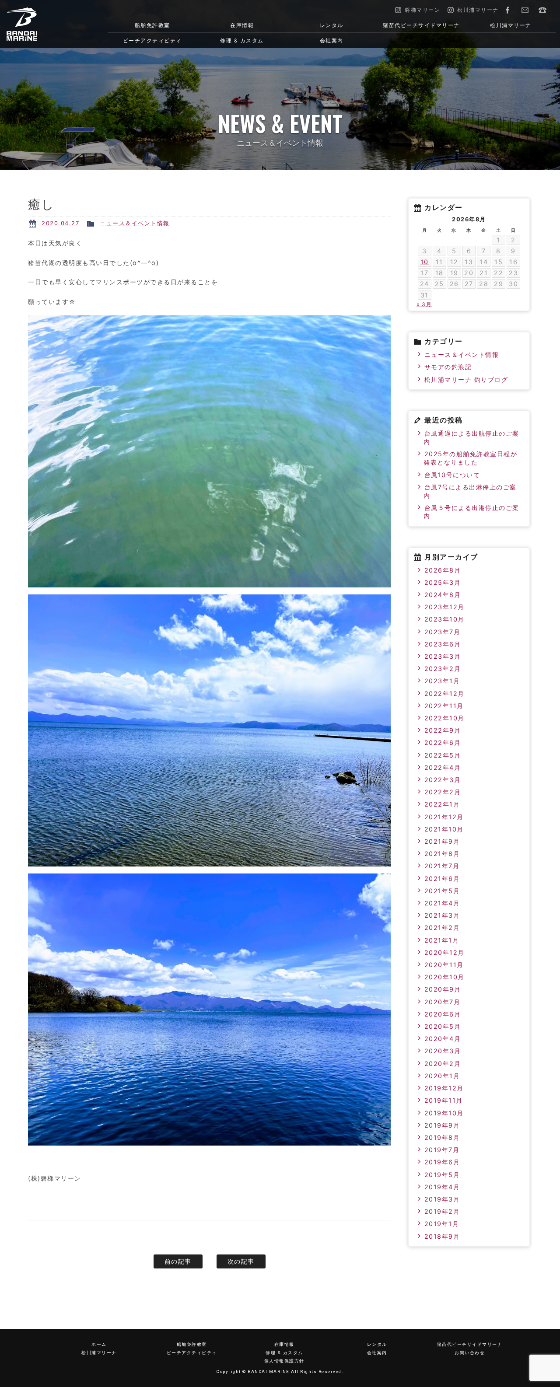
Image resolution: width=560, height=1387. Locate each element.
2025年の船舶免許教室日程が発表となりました (470, 458)
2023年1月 (442, 681)
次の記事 (241, 1261)
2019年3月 (442, 1199)
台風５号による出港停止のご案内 (471, 512)
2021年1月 (441, 940)
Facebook (507, 10)
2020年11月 (444, 964)
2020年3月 (442, 1051)
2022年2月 (442, 792)
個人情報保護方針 (284, 1361)
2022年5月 (442, 755)
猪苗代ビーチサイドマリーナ (421, 25)
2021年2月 (442, 927)
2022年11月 (444, 705)
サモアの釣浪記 (448, 366)
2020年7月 (442, 1002)
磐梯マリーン (46, 24)
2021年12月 (444, 817)
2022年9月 (442, 730)
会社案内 (331, 40)
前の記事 (178, 1261)
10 (424, 262)
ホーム (99, 1344)
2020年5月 (442, 1026)
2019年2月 (442, 1211)
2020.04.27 (59, 223)
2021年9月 (442, 841)
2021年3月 (442, 915)
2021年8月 (442, 853)
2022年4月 (442, 767)
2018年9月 (442, 1236)
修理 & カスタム (242, 40)
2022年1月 (442, 804)
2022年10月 (444, 718)
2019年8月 (442, 1137)
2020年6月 (442, 1014)
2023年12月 (444, 607)
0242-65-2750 (542, 10)
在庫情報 (242, 25)
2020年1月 (442, 1076)
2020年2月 (442, 1063)
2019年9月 (442, 1125)
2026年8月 (442, 570)
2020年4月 (442, 1038)
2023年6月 (442, 644)
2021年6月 (442, 878)
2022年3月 (442, 779)
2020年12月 (444, 952)
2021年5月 (442, 890)
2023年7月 (442, 632)
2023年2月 (442, 668)
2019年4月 (442, 1187)
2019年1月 (441, 1223)
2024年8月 (442, 594)
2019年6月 (442, 1162)
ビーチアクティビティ (152, 40)
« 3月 (424, 304)
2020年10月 (444, 977)
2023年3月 (442, 656)
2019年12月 (444, 1088)
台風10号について (452, 475)
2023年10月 (444, 619)
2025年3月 (442, 582)
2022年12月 (444, 693)
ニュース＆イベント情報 (135, 223)
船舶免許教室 (152, 25)
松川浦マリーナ (511, 25)
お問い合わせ (525, 10)
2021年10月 (444, 829)
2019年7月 (442, 1149)
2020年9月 (442, 989)
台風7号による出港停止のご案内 (470, 491)
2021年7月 (442, 866)
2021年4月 (442, 903)
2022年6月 (442, 742)
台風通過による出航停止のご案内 (471, 437)
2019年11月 (443, 1100)
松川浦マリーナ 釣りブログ (466, 379)
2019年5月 (442, 1174)
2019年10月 (444, 1113)
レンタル (331, 25)
